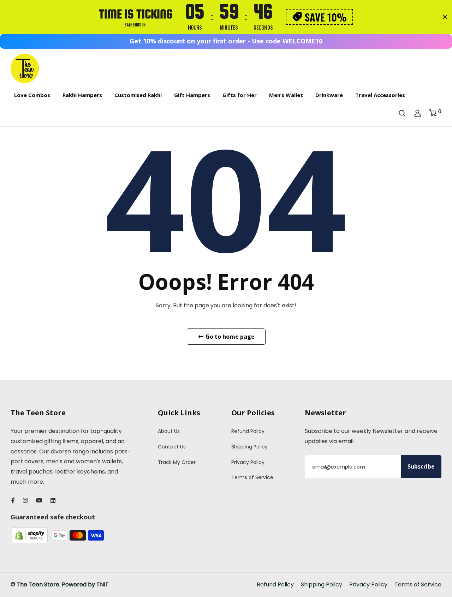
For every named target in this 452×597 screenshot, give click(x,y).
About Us (169, 431)
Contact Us (172, 446)
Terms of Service (252, 477)
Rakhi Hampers (82, 94)
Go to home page (229, 336)
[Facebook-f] (13, 500)
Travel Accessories (380, 94)
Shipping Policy (249, 446)
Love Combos (32, 94)
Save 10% (326, 16)
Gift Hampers (192, 94)
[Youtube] (39, 500)
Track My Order (177, 462)
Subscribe (421, 466)
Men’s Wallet (286, 94)
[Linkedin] (53, 500)
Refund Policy (247, 431)
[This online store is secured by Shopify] (30, 535)
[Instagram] (25, 500)
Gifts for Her (239, 94)
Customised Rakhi (138, 94)
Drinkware (329, 94)
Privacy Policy (247, 462)
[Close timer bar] (445, 17)
